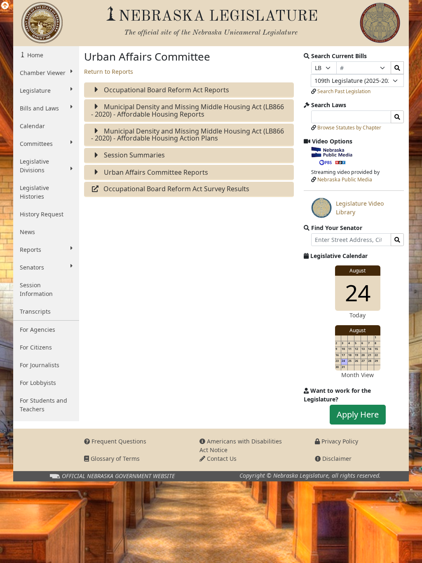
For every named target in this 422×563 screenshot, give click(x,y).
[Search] (397, 67)
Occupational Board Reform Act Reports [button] (165, 89)
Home (34, 55)
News (27, 232)
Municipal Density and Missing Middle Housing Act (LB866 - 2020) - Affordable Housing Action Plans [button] (187, 135)
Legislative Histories (34, 192)
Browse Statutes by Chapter (349, 127)
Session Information (36, 289)
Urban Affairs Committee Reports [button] (155, 172)
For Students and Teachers (43, 404)
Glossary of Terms (114, 458)
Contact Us (221, 458)
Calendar (32, 126)
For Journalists (39, 365)
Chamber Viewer (43, 73)
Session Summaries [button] (133, 155)
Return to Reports (108, 71)
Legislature (35, 90)
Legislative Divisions (34, 165)
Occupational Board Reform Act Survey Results (176, 188)
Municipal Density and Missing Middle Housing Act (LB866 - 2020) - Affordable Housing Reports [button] (187, 110)
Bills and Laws (39, 108)
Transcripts (35, 311)
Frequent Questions (118, 441)
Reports (30, 249)
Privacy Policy (339, 441)
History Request (41, 214)
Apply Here (358, 414)
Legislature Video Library (347, 208)
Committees (36, 144)
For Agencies (37, 329)
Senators (32, 267)
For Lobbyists (38, 383)
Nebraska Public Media (344, 179)
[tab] (188, 90)
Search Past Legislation (343, 91)
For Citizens (36, 347)
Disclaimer (336, 458)
